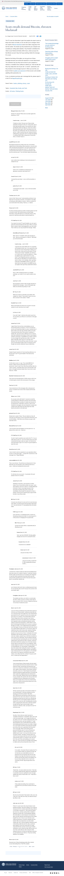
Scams (56, 8)
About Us (10, 872)
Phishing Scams (20, 91)
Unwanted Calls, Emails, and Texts (42, 8)
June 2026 (48, 101)
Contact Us (16, 872)
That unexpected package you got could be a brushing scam (51, 45)
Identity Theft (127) (50, 87)
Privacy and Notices (23, 872)
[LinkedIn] (54, 873)
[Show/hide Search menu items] (60, 8)
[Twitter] (52, 873)
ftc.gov (5, 872)
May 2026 (47, 103)
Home (7, 16)
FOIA (30, 872)
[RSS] (58, 873)
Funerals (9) (48, 84)
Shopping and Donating (23, 8)
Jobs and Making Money (36, 8)
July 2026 (47, 99)
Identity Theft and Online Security (49, 8)
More (46, 107)
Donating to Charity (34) (51, 77)
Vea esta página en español (52, 16)
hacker (15, 83)
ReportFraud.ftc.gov (17, 78)
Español (26, 3)
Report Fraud (32, 3)
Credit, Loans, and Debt (30, 8)
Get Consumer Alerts (51, 3)
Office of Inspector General (37, 872)
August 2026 (48, 98)
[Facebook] (50, 873)
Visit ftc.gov (59, 3)
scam (28, 83)
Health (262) (48, 85)
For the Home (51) (49, 82)
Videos (20, 866)
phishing (20, 83)
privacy (24, 83)
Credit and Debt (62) (50, 72)
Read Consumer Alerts (41, 3)
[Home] (10, 9)
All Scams (12, 91)
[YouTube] (56, 873)
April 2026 (47, 104)
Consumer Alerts (13, 16)
